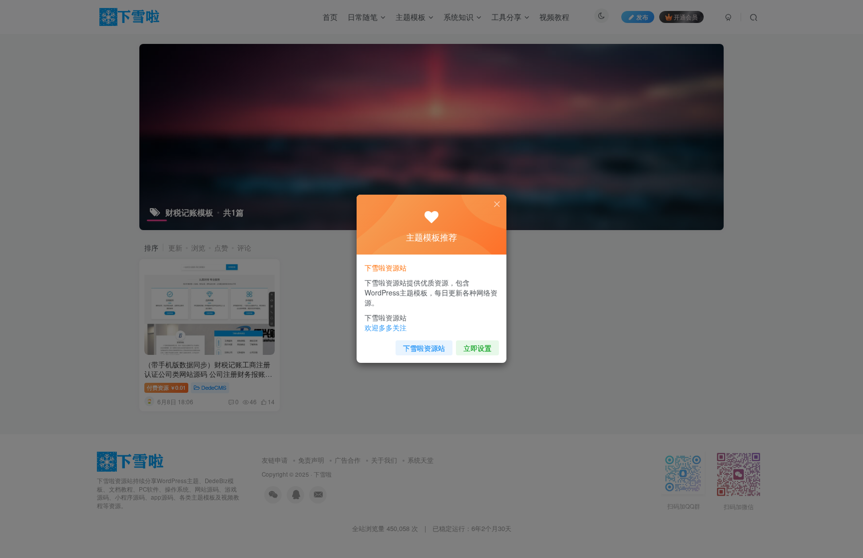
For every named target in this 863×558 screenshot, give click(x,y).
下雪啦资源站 (424, 348)
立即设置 (477, 348)
